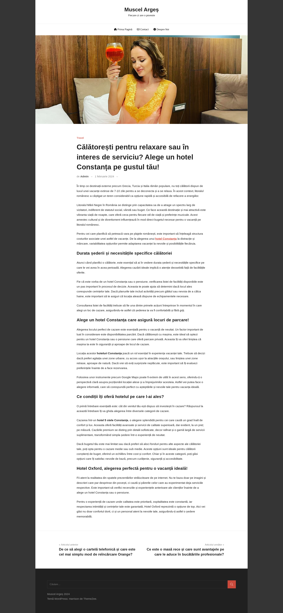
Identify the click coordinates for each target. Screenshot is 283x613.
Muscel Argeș (141, 9)
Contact (144, 29)
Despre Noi (162, 29)
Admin (84, 176)
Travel (80, 137)
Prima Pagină (124, 29)
